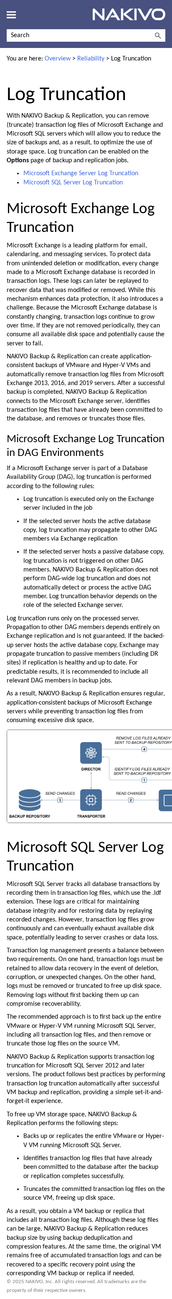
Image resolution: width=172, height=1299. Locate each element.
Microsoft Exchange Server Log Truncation (80, 173)
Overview (58, 58)
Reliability (90, 58)
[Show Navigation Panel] (11, 15)
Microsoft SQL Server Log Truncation (73, 182)
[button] (157, 35)
